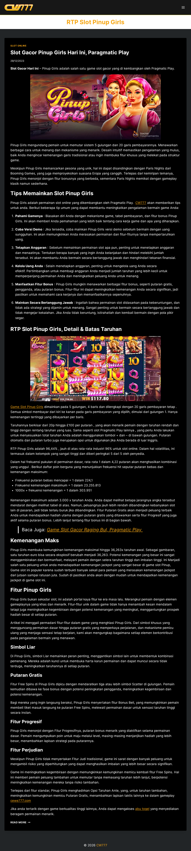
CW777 (140, 203)
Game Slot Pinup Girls (26, 407)
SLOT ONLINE (18, 45)
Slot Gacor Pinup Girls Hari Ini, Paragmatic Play (69, 52)
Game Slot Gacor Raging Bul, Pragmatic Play (95, 529)
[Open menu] (183, 7)
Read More (20, 822)
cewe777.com (20, 800)
